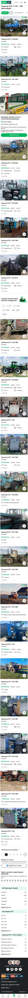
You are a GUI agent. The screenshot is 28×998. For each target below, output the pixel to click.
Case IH (13, 895)
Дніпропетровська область (13, 945)
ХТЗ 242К (13, 927)
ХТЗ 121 (13, 915)
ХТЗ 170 (13, 918)
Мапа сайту (5, 988)
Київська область (13, 951)
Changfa (13, 904)
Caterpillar (13, 898)
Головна (3, 996)
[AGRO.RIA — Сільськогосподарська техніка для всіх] (6, 2)
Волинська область (13, 939)
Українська (22, 991)
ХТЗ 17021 (13, 921)
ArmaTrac (13, 892)
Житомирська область (13, 948)
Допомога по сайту (14, 966)
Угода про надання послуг (10, 985)
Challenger (13, 901)
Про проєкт (5, 979)
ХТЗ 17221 (13, 924)
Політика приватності (9, 982)
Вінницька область (13, 942)
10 (26, 882)
